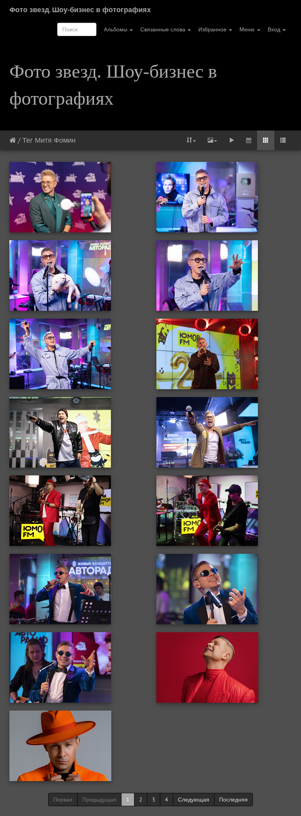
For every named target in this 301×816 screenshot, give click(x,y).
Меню (247, 29)
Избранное (213, 29)
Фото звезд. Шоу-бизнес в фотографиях (80, 9)
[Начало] (12, 140)
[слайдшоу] (231, 140)
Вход (275, 29)
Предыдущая (99, 799)
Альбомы (116, 29)
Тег (27, 140)
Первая (63, 799)
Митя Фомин (55, 140)
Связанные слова (163, 29)
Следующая (193, 799)
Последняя (233, 799)
